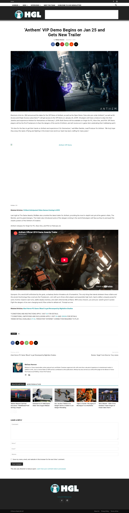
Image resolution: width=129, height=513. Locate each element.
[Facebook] (113, 1)
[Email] (76, 44)
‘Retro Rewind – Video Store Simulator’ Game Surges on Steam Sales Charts (107, 405)
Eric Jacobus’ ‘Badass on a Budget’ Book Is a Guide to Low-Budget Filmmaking (64, 405)
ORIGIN (64, 316)
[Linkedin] (30, 375)
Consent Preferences (64, 497)
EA (47, 314)
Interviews (35, 5)
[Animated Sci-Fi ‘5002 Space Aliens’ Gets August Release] (42, 395)
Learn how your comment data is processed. (51, 469)
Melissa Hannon (60, 39)
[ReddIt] (71, 44)
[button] (115, 5)
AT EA (33, 319)
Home (12, 1)
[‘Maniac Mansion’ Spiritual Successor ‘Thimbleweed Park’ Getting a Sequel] (20, 395)
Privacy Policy (105, 511)
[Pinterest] (62, 44)
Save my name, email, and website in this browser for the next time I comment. (39, 459)
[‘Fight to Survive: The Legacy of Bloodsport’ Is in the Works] (86, 395)
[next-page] (15, 411)
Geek (24, 5)
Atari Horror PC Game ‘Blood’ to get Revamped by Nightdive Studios (48, 308)
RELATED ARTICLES (18, 384)
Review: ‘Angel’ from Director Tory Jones (104, 355)
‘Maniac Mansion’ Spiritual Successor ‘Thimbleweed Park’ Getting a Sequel (20, 405)
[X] (58, 44)
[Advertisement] (81, 14)
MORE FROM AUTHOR (34, 384)
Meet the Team (49, 5)
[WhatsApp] (67, 44)
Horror (15, 5)
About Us (96, 511)
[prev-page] (12, 411)
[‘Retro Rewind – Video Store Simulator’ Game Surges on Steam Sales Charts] (108, 395)
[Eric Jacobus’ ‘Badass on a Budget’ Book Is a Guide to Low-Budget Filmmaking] (64, 395)
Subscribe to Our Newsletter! (69, 5)
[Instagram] (116, 1)
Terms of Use (114, 511)
